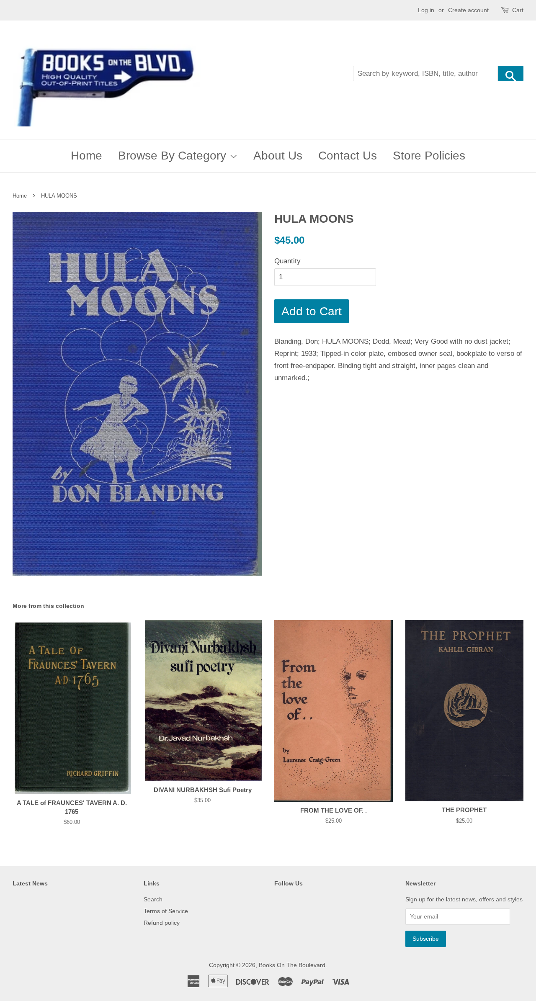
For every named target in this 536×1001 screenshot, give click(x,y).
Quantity (287, 261)
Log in (426, 10)
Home (86, 155)
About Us (277, 155)
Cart (517, 10)
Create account (468, 10)
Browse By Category (173, 155)
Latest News (30, 883)
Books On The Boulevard (292, 965)
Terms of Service (166, 911)
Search (153, 899)
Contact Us (347, 155)
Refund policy (162, 922)
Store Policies (429, 155)
